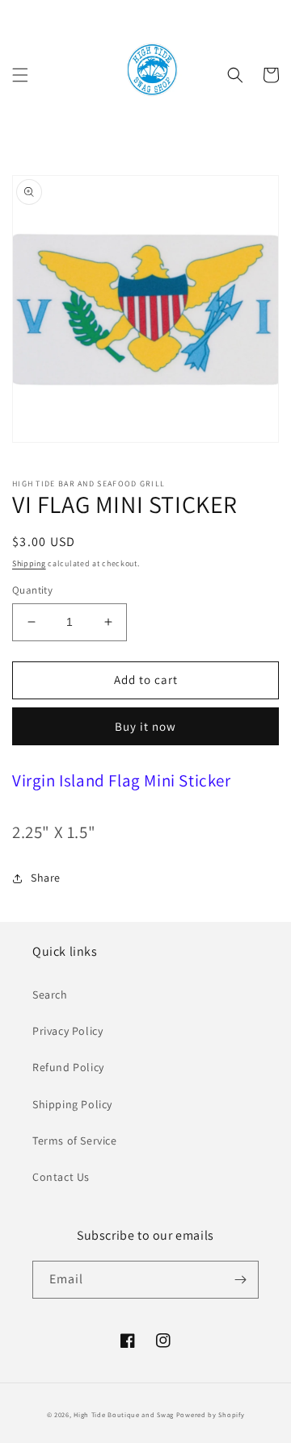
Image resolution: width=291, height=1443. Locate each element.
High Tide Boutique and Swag (124, 1414)
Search (50, 994)
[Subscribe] (240, 1280)
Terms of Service (74, 1140)
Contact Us (61, 1177)
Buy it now (145, 726)
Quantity (32, 590)
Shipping (29, 563)
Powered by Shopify (210, 1414)
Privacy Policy (67, 1031)
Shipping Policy (72, 1104)
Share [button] (46, 877)
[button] (20, 75)
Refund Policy (68, 1067)
